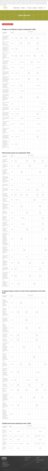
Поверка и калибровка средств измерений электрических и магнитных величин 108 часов (6, 38)
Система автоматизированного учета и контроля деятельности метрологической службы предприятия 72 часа (6, 206)
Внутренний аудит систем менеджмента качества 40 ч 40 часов (5, 390)
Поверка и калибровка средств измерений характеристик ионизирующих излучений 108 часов (6, 85)
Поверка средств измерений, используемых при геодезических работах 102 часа (6, 67)
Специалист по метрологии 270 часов (5, 436)
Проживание (40, 7)
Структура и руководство (40, 459)
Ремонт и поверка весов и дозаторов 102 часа (6, 185)
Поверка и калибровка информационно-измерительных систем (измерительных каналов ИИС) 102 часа (6, 49)
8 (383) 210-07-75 (4, 463)
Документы (35, 7)
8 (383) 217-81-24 (5, 462)
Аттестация (29, 7)
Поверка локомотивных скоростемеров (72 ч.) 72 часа (6, 118)
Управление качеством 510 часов (5, 448)
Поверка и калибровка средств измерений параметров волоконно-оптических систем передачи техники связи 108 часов (6, 97)
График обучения (16, 7)
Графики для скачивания (8, 24)
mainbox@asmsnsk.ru (6, 464)
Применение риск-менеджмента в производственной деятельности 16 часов (5, 320)
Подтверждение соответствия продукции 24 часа (5, 385)
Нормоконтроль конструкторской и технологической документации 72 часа (5, 380)
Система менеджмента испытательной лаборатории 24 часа (5, 364)
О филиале (23, 7)
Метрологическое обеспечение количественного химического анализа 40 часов (6, 224)
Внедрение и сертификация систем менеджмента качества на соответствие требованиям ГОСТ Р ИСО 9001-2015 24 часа (5, 312)
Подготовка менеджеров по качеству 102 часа (5, 339)
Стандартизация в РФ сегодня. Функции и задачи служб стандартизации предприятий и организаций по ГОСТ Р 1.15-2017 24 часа (5, 372)
